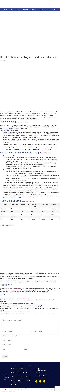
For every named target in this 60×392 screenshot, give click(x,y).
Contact (54, 9)
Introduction (3, 60)
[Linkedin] (40, 381)
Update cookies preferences (7, 391)
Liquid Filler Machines (22, 122)
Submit (5, 356)
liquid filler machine (15, 288)
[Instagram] (44, 381)
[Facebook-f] (36, 381)
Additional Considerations (7, 225)
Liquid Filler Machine (46, 152)
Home (5, 9)
